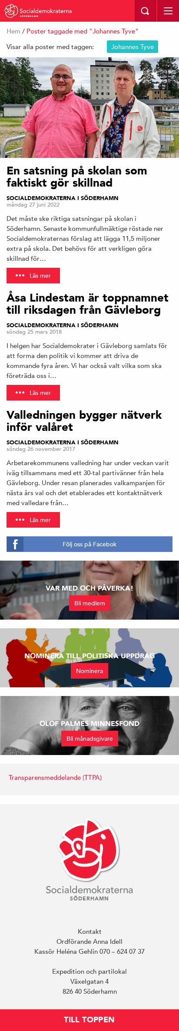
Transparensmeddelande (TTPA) (55, 777)
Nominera (89, 671)
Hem (13, 31)
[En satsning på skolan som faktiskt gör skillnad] (89, 107)
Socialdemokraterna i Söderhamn (63, 198)
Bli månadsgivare (89, 738)
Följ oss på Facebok (89, 544)
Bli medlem (89, 603)
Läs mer (40, 275)
